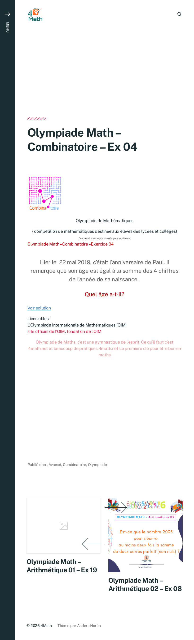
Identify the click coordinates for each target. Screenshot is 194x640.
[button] (7, 320)
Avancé (54, 464)
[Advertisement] (104, 82)
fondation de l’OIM (84, 331)
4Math (46, 625)
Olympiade (97, 464)
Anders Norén (89, 625)
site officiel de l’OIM (46, 331)
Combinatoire (74, 464)
